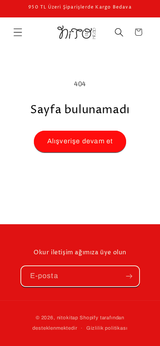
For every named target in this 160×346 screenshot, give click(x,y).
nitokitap (68, 317)
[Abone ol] (129, 276)
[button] (18, 32)
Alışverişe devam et (80, 141)
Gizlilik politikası (107, 328)
